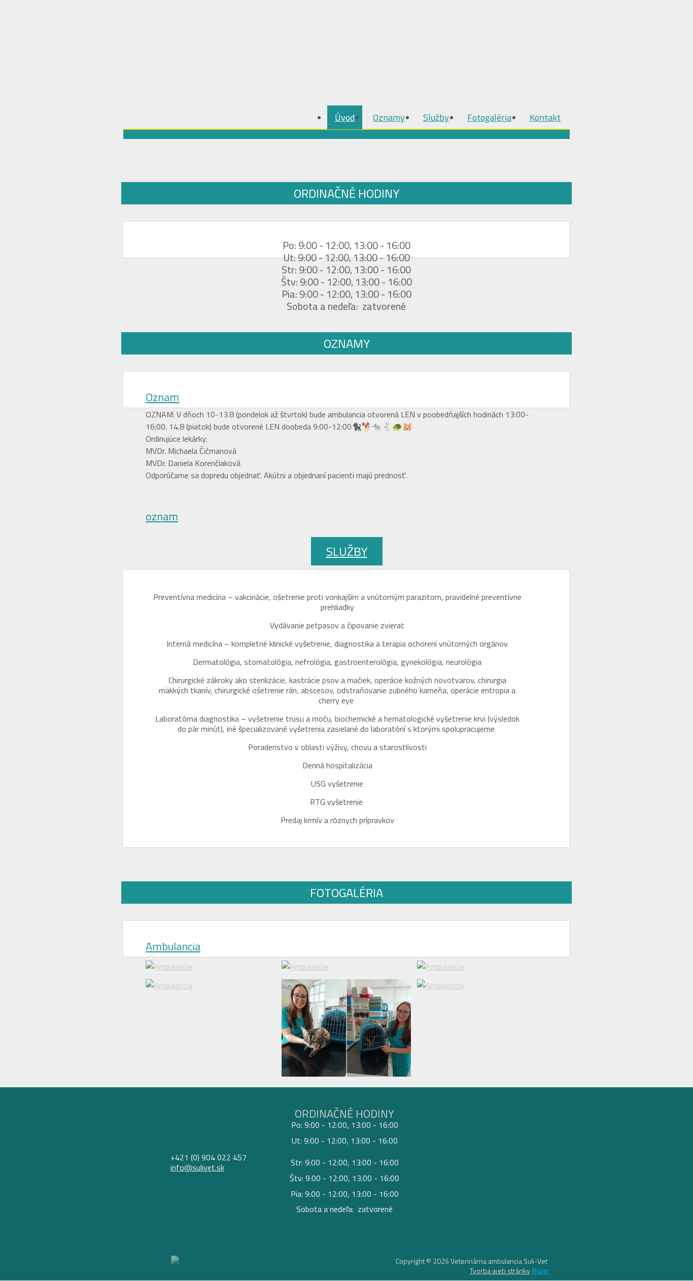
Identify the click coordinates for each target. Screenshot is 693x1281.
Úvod (345, 117)
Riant (539, 1270)
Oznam (162, 397)
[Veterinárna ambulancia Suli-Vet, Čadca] (191, 40)
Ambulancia (173, 946)
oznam (162, 516)
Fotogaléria (489, 117)
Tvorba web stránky (500, 1270)
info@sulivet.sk (197, 1167)
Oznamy (389, 117)
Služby (436, 117)
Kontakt (545, 117)
